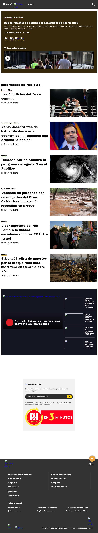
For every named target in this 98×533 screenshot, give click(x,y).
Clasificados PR (59, 487)
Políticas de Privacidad (76, 511)
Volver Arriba (90, 464)
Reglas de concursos (46, 511)
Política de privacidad (59, 402)
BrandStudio (14, 496)
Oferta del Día (58, 479)
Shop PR (55, 483)
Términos (47, 402)
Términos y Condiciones (77, 507)
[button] (12, 39)
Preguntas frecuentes (47, 507)
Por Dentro (13, 487)
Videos (8, 17)
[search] (93, 4)
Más (30, 4)
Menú (9, 4)
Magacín (12, 483)
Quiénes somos (14, 511)
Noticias (18, 17)
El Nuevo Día (14, 479)
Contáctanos (14, 507)
